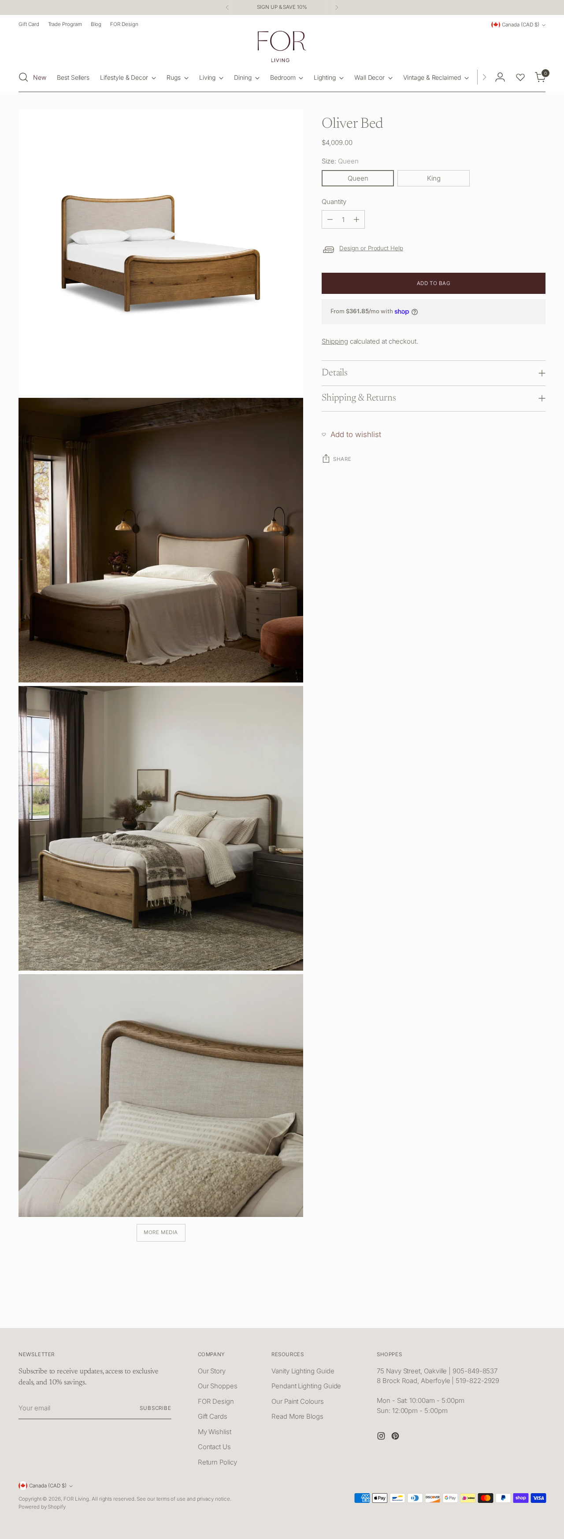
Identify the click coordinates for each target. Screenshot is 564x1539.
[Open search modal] (23, 77)
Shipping (335, 341)
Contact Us (214, 1447)
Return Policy (217, 1462)
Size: (340, 161)
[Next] (336, 7)
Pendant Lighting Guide (306, 1386)
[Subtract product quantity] (330, 219)
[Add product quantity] (356, 219)
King (434, 178)
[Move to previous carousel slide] (517, 1311)
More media (161, 1232)
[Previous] (227, 7)
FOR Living (76, 1499)
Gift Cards (212, 1416)
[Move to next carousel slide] (538, 1311)
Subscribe (155, 1408)
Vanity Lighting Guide (302, 1371)
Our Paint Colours (297, 1401)
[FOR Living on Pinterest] (396, 1437)
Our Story (212, 1371)
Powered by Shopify (42, 1507)
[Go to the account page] (500, 77)
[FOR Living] (282, 46)
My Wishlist (214, 1432)
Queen (358, 178)
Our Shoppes (217, 1386)
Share (342, 459)
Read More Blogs (297, 1416)
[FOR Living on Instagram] (382, 1437)
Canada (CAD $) (520, 25)
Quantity (334, 201)
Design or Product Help (371, 248)
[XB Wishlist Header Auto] (520, 77)
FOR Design (216, 1401)
